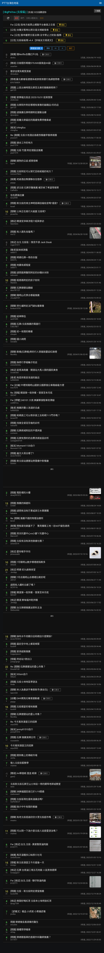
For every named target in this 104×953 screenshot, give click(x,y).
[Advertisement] (52, 478)
